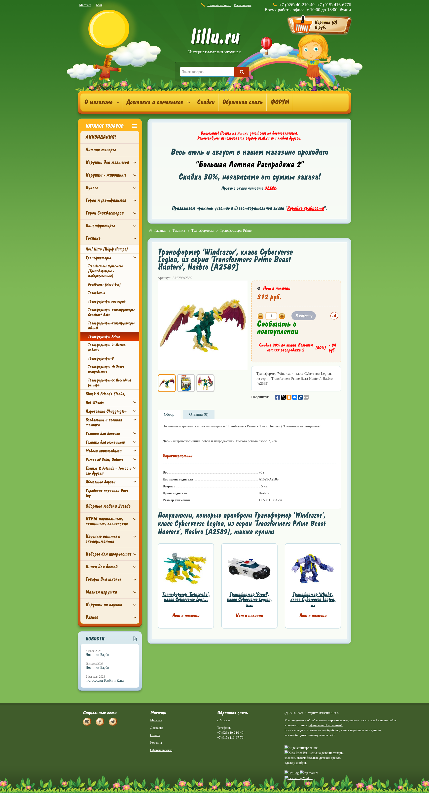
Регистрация (242, 5)
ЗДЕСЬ (270, 188)
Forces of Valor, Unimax (104, 459)
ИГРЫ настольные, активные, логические (106, 521)
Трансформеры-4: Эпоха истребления (106, 369)
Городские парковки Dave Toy (106, 493)
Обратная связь (242, 102)
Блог (99, 5)
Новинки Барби (97, 655)
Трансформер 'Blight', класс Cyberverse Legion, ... (312, 599)
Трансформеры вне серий (106, 301)
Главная (160, 230)
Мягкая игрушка (101, 592)
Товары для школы (103, 579)
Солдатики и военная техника (103, 422)
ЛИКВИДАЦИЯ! (100, 137)
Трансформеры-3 (101, 358)
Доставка (156, 728)
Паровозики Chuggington (105, 411)
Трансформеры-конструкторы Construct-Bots (111, 312)
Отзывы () (198, 414)
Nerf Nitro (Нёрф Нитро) (106, 249)
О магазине (98, 102)
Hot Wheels (94, 402)
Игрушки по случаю (103, 605)
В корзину (303, 315)
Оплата (155, 735)
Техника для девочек (102, 433)
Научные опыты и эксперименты (102, 538)
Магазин (85, 5)
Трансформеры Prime (104, 336)
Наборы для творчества (108, 554)
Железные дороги (100, 482)
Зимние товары (100, 150)
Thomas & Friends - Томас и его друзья (108, 471)
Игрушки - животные (105, 175)
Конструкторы (100, 225)
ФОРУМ (279, 102)
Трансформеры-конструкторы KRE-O (111, 326)
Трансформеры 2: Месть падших (106, 347)
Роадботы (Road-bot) (104, 284)
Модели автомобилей (103, 451)
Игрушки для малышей (107, 162)
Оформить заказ (161, 750)
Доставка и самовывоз (154, 102)
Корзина (156, 742)
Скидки (205, 102)
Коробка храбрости (305, 208)
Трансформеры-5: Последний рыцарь (109, 383)
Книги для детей (101, 567)
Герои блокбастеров (104, 213)
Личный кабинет (219, 5)
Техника (92, 238)
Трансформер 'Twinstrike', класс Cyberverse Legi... (186, 597)
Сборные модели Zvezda (107, 506)
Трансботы (96, 292)
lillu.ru (214, 41)
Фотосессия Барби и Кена (105, 680)
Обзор (169, 414)
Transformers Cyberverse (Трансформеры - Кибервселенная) (105, 271)
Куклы (91, 188)
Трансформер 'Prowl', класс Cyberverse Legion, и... (249, 599)
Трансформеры (98, 257)
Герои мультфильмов (105, 200)
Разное (91, 617)
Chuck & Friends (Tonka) (105, 394)
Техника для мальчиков (105, 442)
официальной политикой (326, 725)
